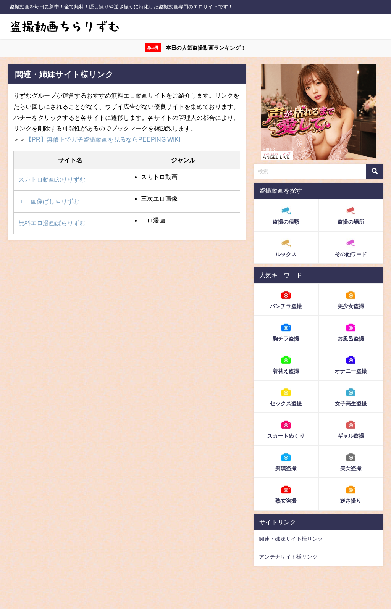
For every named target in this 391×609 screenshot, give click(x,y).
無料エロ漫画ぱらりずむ (52, 223)
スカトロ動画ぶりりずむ (52, 179)
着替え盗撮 (286, 371)
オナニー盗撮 (351, 371)
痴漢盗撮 (286, 468)
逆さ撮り (351, 500)
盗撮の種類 (286, 221)
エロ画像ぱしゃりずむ (48, 201)
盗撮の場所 (351, 221)
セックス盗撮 (286, 403)
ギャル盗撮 (351, 435)
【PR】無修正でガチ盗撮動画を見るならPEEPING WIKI (103, 139)
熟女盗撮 (286, 500)
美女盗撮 (351, 468)
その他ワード (351, 254)
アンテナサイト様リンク (288, 556)
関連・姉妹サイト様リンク (291, 538)
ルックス (286, 254)
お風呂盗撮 (351, 338)
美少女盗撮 (351, 306)
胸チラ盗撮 (286, 338)
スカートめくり (286, 435)
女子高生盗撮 (351, 403)
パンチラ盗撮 (286, 306)
